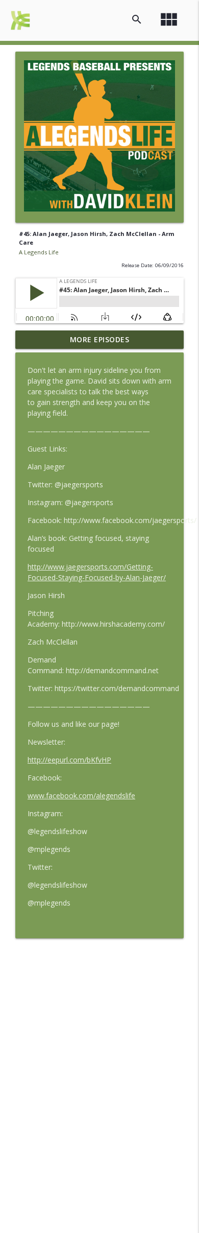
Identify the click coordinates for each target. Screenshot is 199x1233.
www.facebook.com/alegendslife (81, 795)
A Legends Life (39, 252)
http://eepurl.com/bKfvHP (69, 760)
